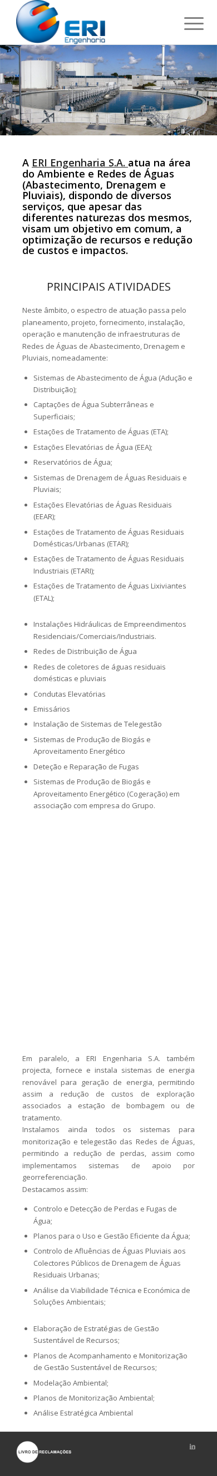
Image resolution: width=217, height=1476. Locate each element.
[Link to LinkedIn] (192, 1446)
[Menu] (185, 23)
